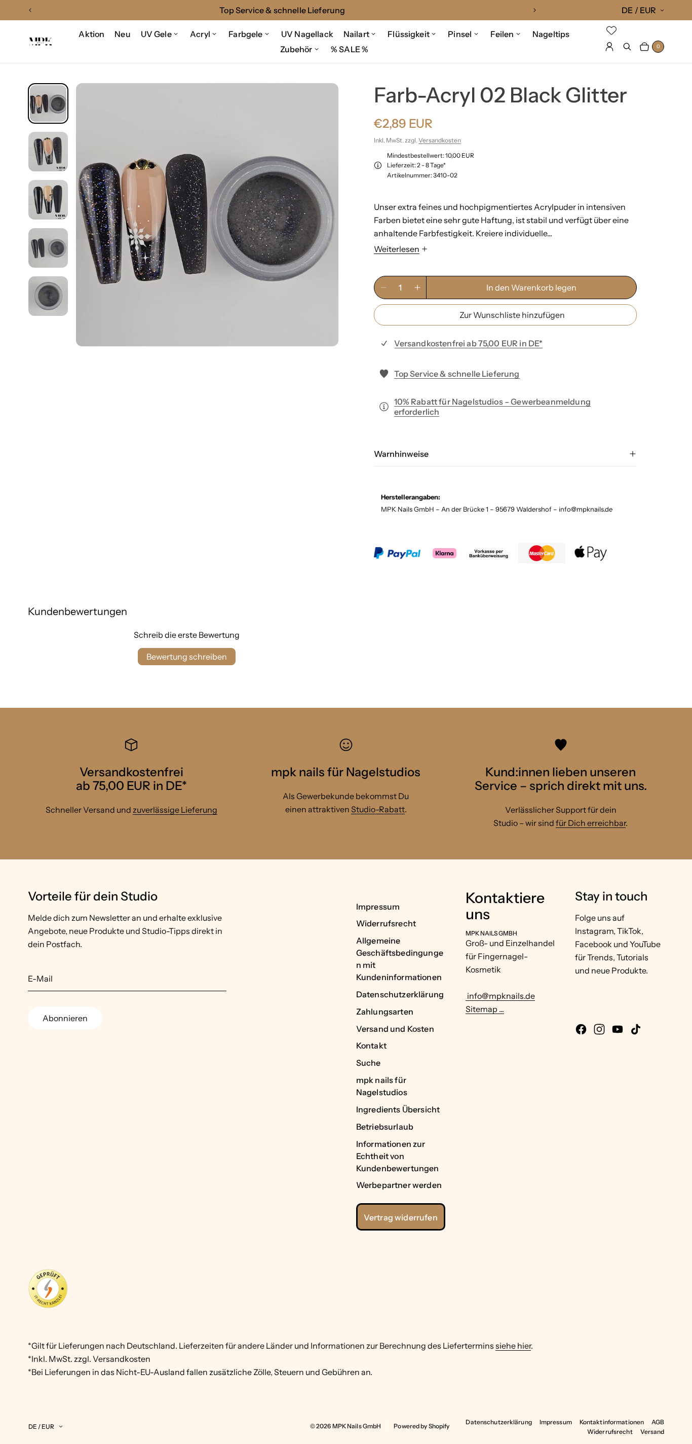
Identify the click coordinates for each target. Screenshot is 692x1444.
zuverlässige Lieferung (175, 810)
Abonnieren (65, 1018)
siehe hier (513, 1346)
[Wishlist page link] (611, 30)
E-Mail (40, 978)
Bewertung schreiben (186, 657)
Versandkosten (439, 140)
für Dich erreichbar (591, 823)
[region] (282, 10)
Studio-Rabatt (378, 809)
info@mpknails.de (500, 996)
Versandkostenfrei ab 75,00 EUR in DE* (468, 343)
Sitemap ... (485, 1009)
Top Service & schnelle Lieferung (457, 374)
